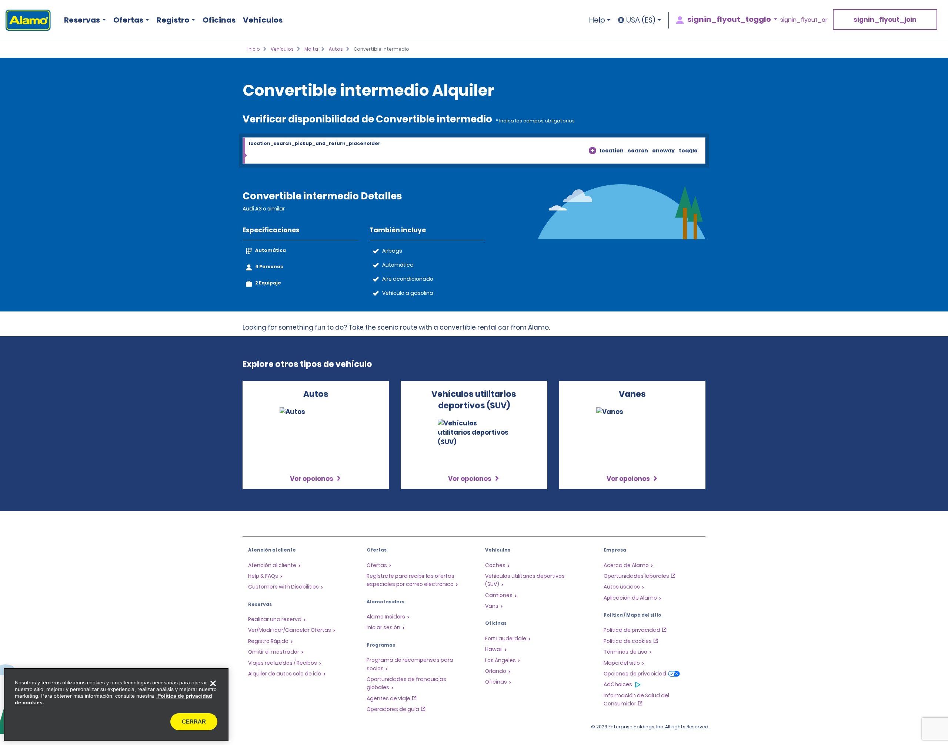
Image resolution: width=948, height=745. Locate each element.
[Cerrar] (212, 683)
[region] (116, 704)
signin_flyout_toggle (729, 19)
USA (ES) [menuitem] (640, 20)
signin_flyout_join (885, 19)
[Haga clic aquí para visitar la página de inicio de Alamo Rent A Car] (25, 20)
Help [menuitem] (597, 20)
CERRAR (194, 721)
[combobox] (474, 151)
